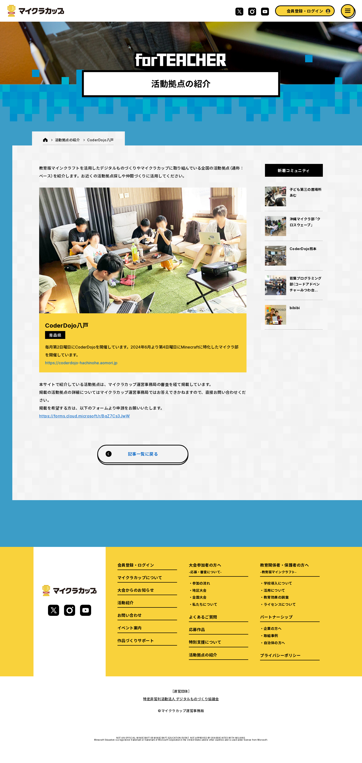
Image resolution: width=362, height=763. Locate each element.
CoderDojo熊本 (303, 248)
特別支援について (205, 642)
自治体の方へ (274, 642)
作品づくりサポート (135, 640)
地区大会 (199, 590)
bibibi (295, 307)
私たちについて (204, 604)
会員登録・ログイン (305, 11)
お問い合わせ (129, 615)
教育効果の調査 (276, 597)
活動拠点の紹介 (67, 139)
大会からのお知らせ (135, 590)
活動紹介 (125, 602)
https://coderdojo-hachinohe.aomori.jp (81, 363)
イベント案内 (129, 628)
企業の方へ (272, 628)
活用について (274, 590)
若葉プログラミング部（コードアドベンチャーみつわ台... (306, 284)
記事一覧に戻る (143, 454)
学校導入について (278, 583)
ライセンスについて (280, 604)
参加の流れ (201, 583)
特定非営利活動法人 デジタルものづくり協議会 (181, 698)
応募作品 (197, 629)
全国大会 (199, 597)
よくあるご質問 (203, 617)
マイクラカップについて (139, 577)
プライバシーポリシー (280, 655)
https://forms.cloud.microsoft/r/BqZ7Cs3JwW (84, 416)
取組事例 (271, 635)
